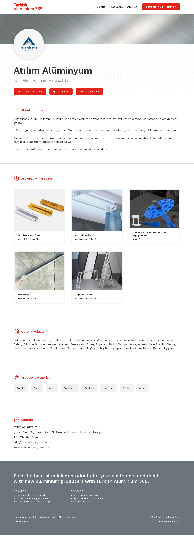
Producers (116, 6)
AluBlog (132, 6)
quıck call (61, 91)
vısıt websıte (89, 91)
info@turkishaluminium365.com (87, 498)
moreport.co (173, 521)
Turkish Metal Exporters (63, 517)
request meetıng (30, 91)
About (101, 6)
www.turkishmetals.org (82, 501)
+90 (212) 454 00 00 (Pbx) (84, 495)
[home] (28, 6)
